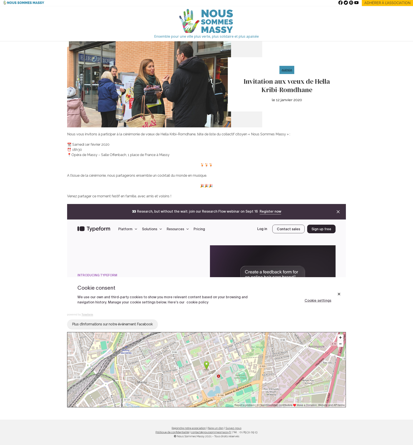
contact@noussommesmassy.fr (211, 432)
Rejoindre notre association (189, 428)
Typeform (87, 314)
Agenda (287, 69)
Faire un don (215, 428)
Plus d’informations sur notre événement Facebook (112, 324)
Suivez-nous (233, 428)
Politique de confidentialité (172, 432)
